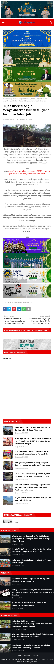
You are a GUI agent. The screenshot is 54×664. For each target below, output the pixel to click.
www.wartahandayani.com (27, 661)
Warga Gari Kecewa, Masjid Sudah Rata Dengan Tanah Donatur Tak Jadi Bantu (32, 635)
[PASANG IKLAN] (27, 349)
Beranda (6, 99)
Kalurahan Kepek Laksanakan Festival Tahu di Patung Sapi (32, 561)
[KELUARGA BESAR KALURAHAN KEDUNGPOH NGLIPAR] (27, 267)
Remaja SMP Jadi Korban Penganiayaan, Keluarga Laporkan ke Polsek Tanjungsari (33, 463)
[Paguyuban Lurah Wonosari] (27, 252)
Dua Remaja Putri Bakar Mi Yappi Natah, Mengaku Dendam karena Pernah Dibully (32, 452)
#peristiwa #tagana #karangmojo (22, 99)
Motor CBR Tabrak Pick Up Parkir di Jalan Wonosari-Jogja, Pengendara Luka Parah (32, 474)
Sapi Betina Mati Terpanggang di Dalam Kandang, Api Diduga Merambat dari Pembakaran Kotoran (32, 487)
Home (19, 655)
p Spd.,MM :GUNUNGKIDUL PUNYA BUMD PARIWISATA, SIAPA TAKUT (29, 603)
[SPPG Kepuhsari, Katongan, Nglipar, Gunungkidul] (27, 282)
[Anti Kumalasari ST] (27, 66)
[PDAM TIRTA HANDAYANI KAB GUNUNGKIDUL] (27, 47)
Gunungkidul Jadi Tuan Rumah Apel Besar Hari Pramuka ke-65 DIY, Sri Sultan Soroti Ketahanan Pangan (33, 441)
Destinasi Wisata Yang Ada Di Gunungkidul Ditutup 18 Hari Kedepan (31, 579)
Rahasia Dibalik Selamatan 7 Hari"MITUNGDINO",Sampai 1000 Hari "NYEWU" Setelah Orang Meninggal (32, 623)
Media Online (9, 119)
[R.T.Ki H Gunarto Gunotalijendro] (27, 81)
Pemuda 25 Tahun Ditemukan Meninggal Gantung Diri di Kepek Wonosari (32, 428)
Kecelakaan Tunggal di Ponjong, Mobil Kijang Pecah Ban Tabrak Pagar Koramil (32, 646)
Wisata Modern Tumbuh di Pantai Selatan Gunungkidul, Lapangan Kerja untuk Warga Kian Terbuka (31, 538)
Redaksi (27, 655)
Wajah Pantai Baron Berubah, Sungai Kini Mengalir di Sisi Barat (33, 498)
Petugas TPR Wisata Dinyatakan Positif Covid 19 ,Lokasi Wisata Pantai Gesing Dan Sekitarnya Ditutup (33, 592)
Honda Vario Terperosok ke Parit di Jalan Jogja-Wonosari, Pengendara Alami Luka (32, 550)
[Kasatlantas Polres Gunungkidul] (27, 96)
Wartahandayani (21, 659)
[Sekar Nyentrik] (27, 297)
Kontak (35, 655)
